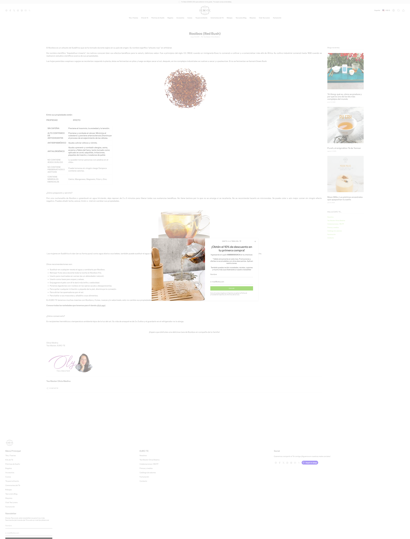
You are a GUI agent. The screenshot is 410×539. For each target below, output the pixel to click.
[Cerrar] (255, 241)
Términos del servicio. (233, 294)
